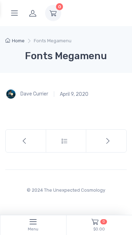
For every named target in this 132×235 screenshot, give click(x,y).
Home (18, 40)
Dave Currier (33, 94)
